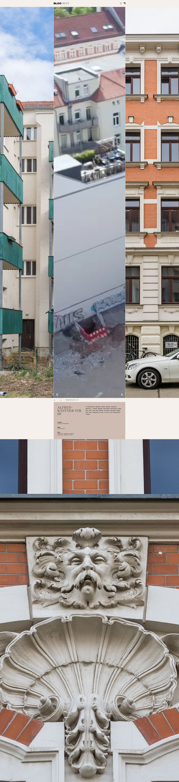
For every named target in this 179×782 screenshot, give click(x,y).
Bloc (55, 400)
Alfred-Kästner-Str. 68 (72, 400)
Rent (61, 400)
